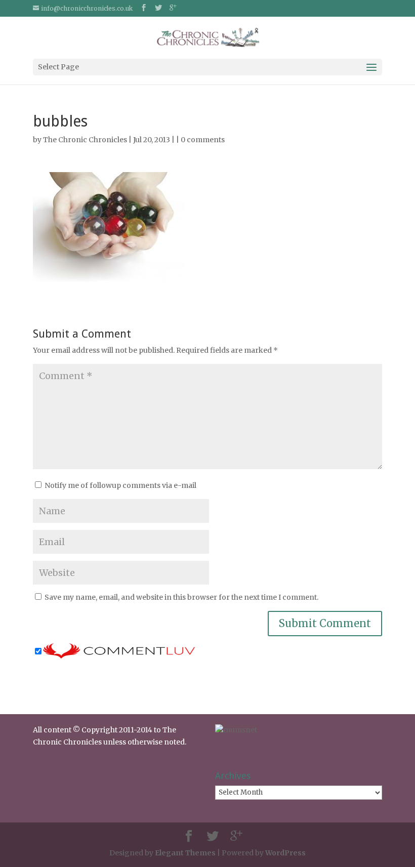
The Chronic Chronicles (85, 139)
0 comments (203, 139)
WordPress (285, 852)
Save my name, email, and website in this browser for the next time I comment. (181, 597)
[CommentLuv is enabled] (119, 651)
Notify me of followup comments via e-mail (120, 485)
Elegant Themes (185, 852)
